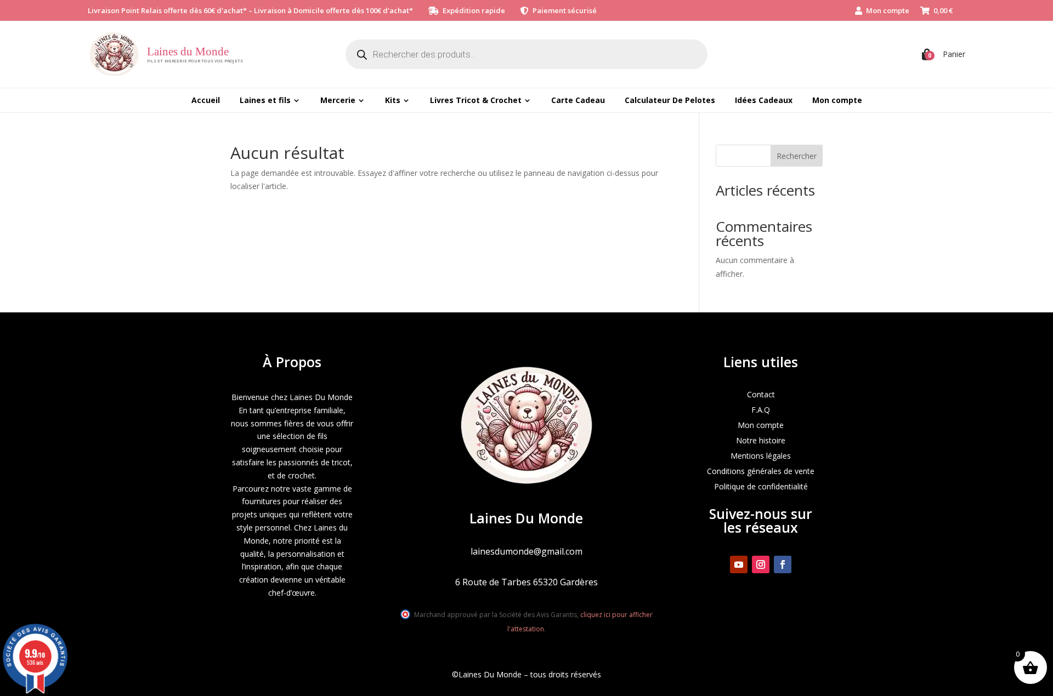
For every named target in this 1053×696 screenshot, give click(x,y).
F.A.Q (760, 409)
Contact (761, 394)
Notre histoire (760, 440)
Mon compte (887, 10)
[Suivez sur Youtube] (739, 564)
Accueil (205, 100)
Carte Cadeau (578, 100)
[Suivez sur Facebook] (782, 564)
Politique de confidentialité (761, 486)
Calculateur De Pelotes (670, 100)
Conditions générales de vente (760, 471)
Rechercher (797, 156)
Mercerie (337, 100)
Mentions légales (761, 455)
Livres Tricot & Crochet (476, 100)
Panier (954, 54)
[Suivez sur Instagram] (760, 564)
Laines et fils (265, 100)
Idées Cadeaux (763, 100)
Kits (392, 100)
